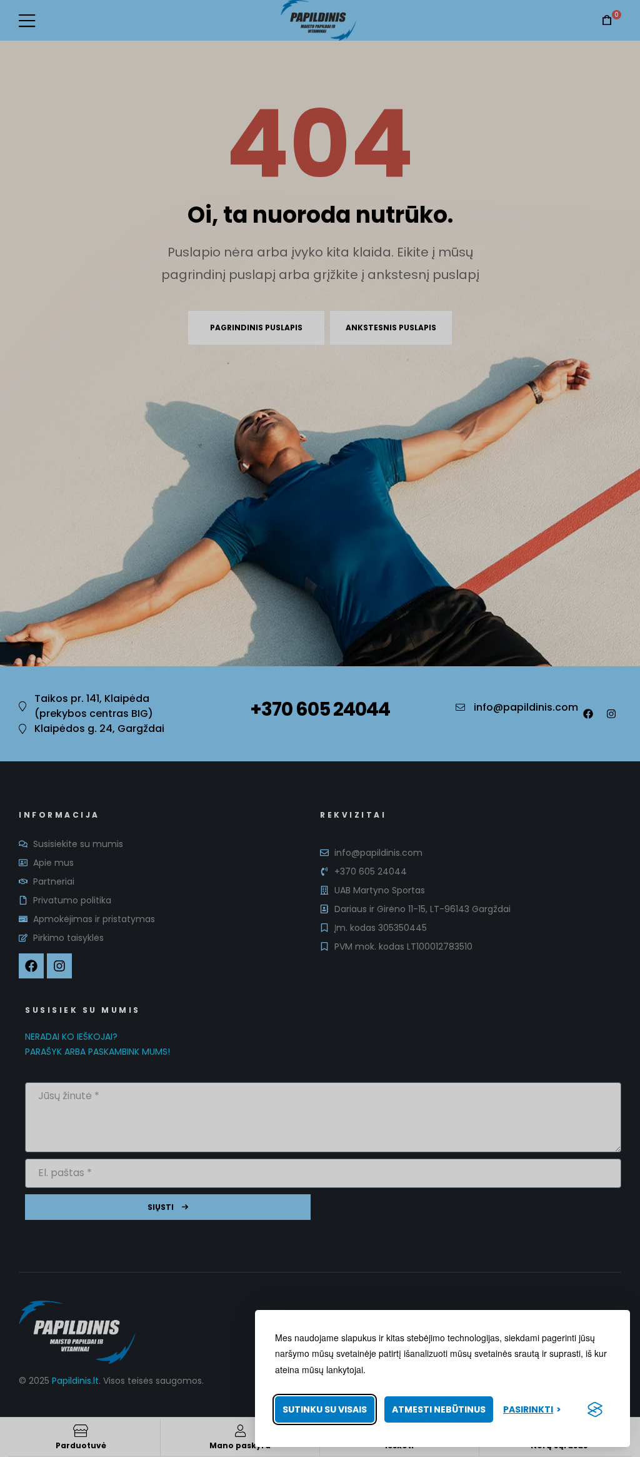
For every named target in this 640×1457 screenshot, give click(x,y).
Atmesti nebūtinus (439, 1409)
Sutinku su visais (324, 1409)
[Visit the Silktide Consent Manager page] (595, 1409)
